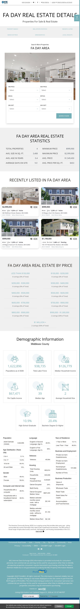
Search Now (64, 116)
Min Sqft (11, 105)
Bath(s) (42, 96)
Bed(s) (10, 96)
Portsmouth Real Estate (17, 542)
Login (53, 2)
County (37, 542)
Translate (55, 596)
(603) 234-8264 (26, 2)
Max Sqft (43, 105)
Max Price (43, 86)
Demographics (40, 35)
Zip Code (51, 542)
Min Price (11, 86)
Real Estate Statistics (40, 29)
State (30, 542)
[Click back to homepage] (4, 2)
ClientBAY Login (46, 546)
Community (61, 542)
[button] (77, 18)
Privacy (17, 546)
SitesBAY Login (60, 546)
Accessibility (26, 546)
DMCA (36, 546)
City (44, 542)
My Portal (45, 2)
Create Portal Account (64, 2)
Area (70, 542)
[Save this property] (36, 190)
